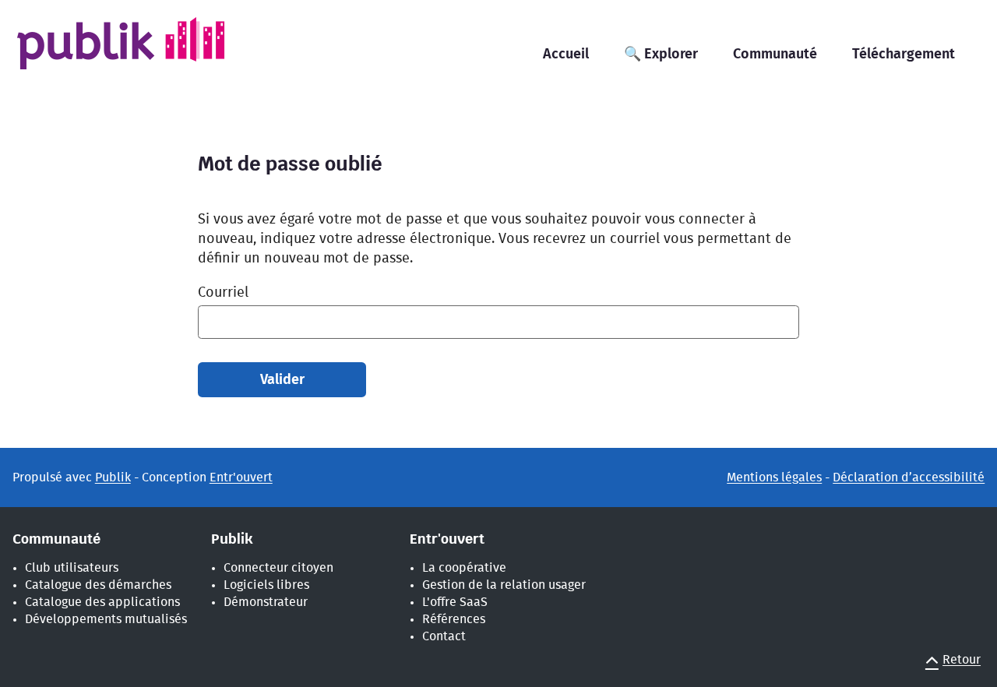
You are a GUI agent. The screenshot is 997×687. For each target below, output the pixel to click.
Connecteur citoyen (278, 568)
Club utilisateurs (71, 568)
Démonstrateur (266, 602)
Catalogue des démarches (98, 585)
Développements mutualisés (106, 619)
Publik (113, 477)
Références (453, 619)
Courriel (223, 293)
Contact (444, 636)
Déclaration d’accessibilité (909, 477)
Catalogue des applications (102, 602)
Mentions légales (774, 477)
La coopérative (464, 568)
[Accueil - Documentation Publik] (145, 53)
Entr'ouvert (241, 477)
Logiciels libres (266, 585)
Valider (282, 380)
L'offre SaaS (455, 602)
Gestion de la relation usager (504, 585)
